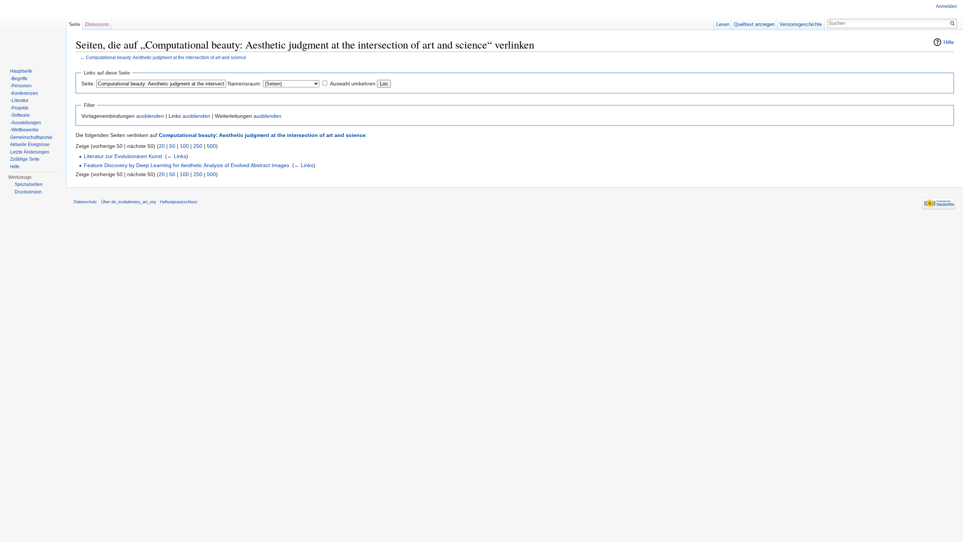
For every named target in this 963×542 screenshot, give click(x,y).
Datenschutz (85, 201)
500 (211, 146)
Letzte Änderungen (29, 152)
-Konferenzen (24, 93)
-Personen (21, 85)
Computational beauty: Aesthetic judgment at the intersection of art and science (166, 57)
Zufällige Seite (24, 159)
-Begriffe (18, 78)
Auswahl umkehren (352, 84)
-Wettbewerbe (24, 129)
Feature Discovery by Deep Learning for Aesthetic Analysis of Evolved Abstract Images (186, 165)
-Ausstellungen (25, 122)
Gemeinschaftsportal (31, 137)
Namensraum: (244, 84)
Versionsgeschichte (800, 24)
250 (197, 146)
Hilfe (948, 42)
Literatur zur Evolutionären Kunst (123, 156)
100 (184, 146)
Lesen (722, 24)
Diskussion (97, 24)
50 (172, 146)
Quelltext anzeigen (754, 24)
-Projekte (19, 108)
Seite (74, 24)
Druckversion (28, 192)
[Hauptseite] (33, 30)
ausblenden (150, 116)
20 (162, 146)
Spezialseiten (29, 184)
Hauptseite (21, 71)
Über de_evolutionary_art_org (128, 201)
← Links (176, 156)
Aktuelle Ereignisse (30, 144)
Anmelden (946, 6)
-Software (20, 115)
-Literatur (19, 100)
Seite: (88, 84)
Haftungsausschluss (178, 201)
